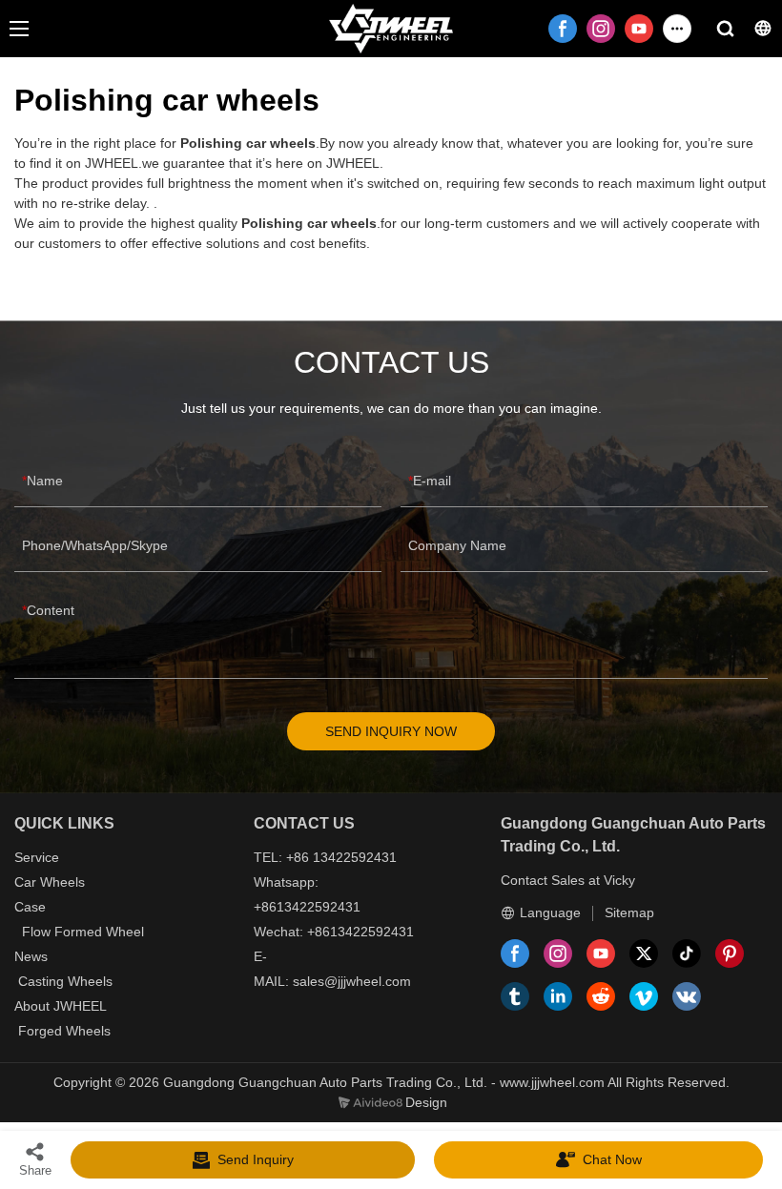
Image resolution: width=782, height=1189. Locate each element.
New (27, 956)
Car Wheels (49, 882)
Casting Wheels (65, 981)
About (33, 1006)
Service (36, 857)
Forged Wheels (64, 1030)
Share (35, 1170)
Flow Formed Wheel (83, 931)
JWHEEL (80, 1006)
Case (30, 906)
